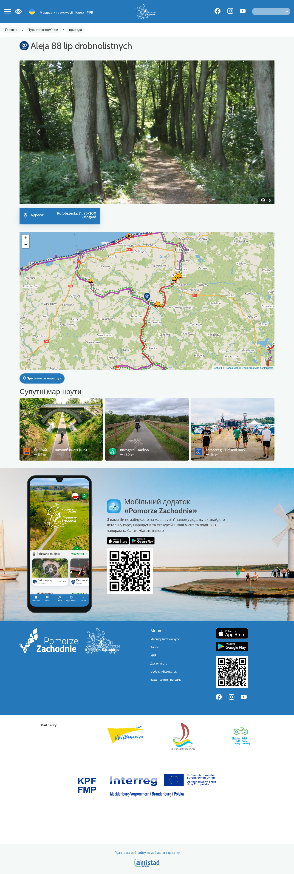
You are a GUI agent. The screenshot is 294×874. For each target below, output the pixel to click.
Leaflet (216, 368)
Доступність (158, 663)
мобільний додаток (163, 671)
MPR (90, 12)
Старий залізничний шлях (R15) (60, 450)
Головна (11, 30)
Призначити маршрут (43, 378)
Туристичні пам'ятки (43, 30)
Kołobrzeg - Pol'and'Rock (225, 450)
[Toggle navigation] (7, 11)
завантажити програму (165, 679)
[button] (39, 132)
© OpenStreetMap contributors (256, 368)
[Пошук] (286, 11)
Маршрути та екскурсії (56, 12)
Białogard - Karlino (134, 450)
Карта (79, 12)
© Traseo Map (230, 368)
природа (75, 30)
